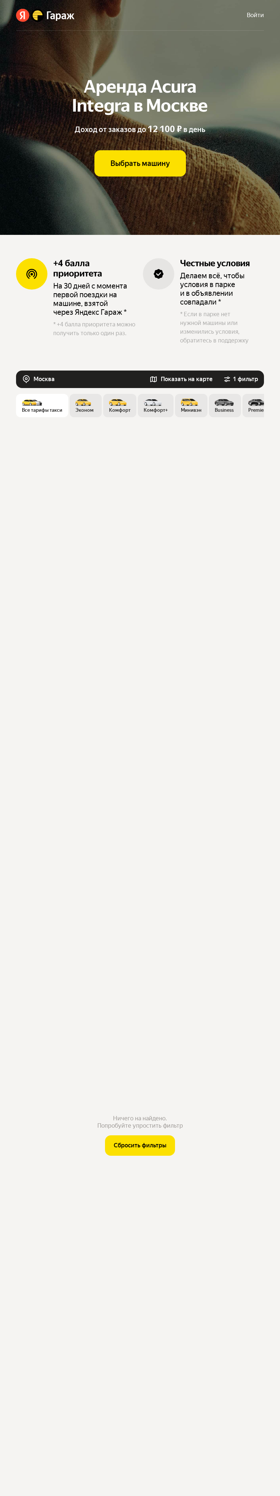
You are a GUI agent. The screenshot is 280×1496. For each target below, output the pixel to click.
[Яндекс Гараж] (45, 15)
